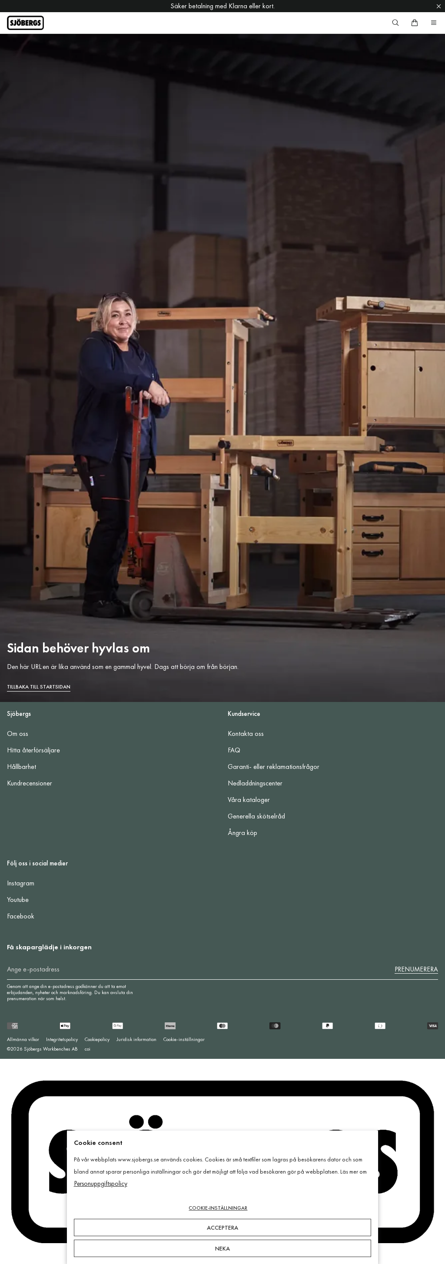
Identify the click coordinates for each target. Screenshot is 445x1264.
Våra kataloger (249, 799)
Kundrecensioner (29, 783)
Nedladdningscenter (255, 783)
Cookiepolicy (97, 1039)
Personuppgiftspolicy (100, 1183)
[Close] (438, 6)
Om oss (17, 733)
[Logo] (25, 23)
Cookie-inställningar (184, 1039)
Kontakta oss (246, 733)
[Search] (395, 22)
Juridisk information (136, 1039)
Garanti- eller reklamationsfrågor (273, 766)
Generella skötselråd (256, 816)
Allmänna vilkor (23, 1039)
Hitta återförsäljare (33, 750)
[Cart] (414, 22)
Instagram (20, 883)
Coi (87, 1049)
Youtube (18, 899)
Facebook (20, 916)
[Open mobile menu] (433, 22)
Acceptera (222, 1227)
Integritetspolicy (62, 1039)
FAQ (234, 750)
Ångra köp (242, 832)
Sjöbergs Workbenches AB (51, 1049)
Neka (222, 1248)
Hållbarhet (21, 766)
